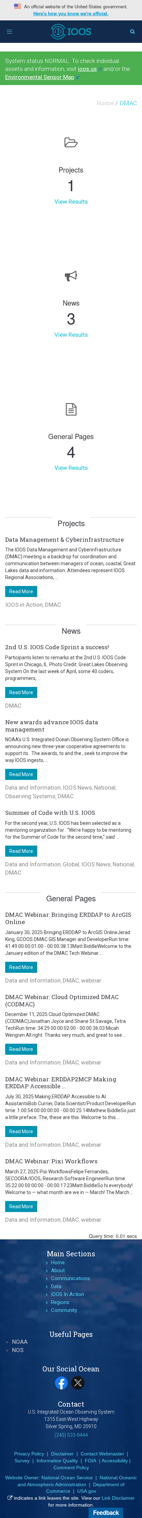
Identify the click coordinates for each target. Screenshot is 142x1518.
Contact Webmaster (102, 1453)
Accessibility (115, 1460)
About (58, 1270)
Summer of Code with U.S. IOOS (50, 813)
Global (71, 864)
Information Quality (57, 1460)
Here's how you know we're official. (71, 13)
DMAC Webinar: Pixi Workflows (51, 1161)
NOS (17, 1350)
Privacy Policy (29, 1453)
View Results (71, 201)
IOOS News (77, 787)
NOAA (20, 1341)
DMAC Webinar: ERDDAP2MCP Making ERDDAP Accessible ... (60, 1082)
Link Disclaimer (118, 1498)
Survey (22, 1460)
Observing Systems (30, 796)
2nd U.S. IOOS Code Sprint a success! (57, 647)
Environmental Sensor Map (39, 77)
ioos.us (87, 68)
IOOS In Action (67, 1294)
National (104, 787)
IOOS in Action (24, 604)
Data (56, 1286)
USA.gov (86, 1491)
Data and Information (33, 787)
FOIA (90, 1460)
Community (64, 1310)
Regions (60, 1302)
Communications (70, 1278)
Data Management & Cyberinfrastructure (64, 539)
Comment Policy (71, 1467)
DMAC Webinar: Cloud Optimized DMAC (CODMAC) (62, 1000)
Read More (21, 591)
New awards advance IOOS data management (51, 725)
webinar (91, 980)
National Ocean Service (67, 1477)
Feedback (106, 1512)
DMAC (53, 604)
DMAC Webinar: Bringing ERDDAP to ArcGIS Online (68, 918)
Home (105, 103)
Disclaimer (62, 1453)
